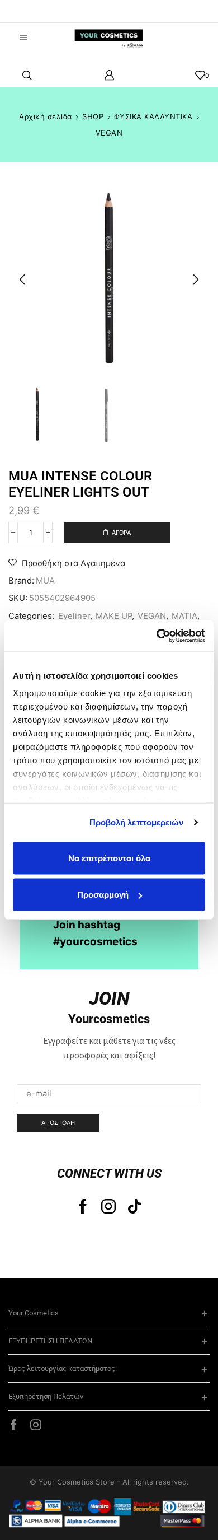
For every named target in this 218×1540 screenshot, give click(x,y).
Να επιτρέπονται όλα (109, 857)
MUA (45, 581)
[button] (25, 11)
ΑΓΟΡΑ (121, 532)
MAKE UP (114, 616)
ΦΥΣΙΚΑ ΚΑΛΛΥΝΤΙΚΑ (153, 116)
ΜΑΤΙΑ (184, 616)
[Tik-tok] (134, 1206)
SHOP (92, 116)
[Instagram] (108, 1206)
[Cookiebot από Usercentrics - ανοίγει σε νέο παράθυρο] (156, 636)
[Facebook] (83, 1206)
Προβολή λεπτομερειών (136, 822)
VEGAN (109, 132)
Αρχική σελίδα (45, 116)
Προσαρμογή (103, 894)
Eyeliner (74, 616)
